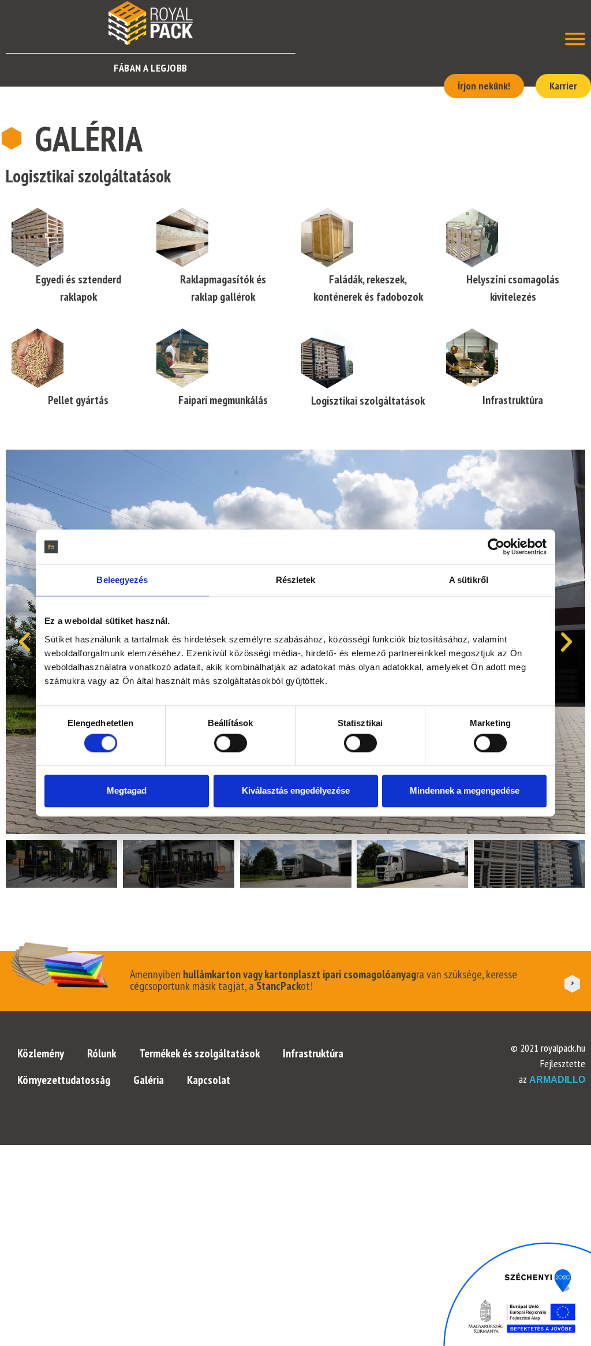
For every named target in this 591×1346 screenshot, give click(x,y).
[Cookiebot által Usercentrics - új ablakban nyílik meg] (496, 546)
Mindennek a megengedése (464, 790)
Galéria (148, 1079)
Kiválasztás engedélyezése (296, 790)
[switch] (230, 743)
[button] (25, 642)
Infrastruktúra (313, 1053)
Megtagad (127, 790)
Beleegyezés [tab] (122, 580)
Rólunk (101, 1053)
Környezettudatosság (63, 1079)
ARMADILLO (557, 1080)
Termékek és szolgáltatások (199, 1053)
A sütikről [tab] (468, 580)
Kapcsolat (208, 1079)
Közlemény (40, 1053)
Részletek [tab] (296, 580)
